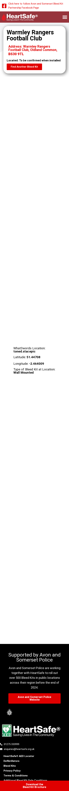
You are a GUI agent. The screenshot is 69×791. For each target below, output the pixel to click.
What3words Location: (29, 349)
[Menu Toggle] (64, 17)
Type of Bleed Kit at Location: (34, 370)
